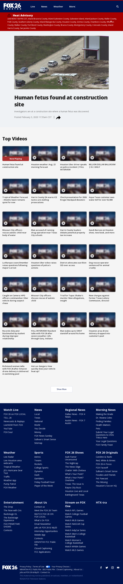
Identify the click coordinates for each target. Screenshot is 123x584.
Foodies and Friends (106, 474)
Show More (61, 389)
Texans (37, 460)
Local (37, 414)
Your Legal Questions (106, 441)
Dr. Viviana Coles (104, 417)
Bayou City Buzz (73, 487)
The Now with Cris (12, 510)
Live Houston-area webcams (13, 462)
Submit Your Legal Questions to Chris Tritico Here (105, 435)
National (38, 421)
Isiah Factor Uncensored (71, 458)
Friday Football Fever (44, 482)
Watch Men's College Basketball (75, 535)
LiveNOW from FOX (13, 424)
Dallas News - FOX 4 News (75, 415)
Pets (98, 428)
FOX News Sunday (43, 435)
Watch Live (11, 410)
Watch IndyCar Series (75, 530)
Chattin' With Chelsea (75, 470)
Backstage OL (10, 514)
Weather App (10, 480)
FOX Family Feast (104, 444)
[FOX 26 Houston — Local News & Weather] (13, 6)
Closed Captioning (43, 548)
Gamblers (39, 478)
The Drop (8, 506)
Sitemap (38, 443)
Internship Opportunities (46, 531)
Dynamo (38, 471)
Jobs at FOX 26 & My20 (45, 527)
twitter (106, 567)
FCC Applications (42, 551)
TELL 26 (8, 417)
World (37, 424)
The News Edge (72, 466)
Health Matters (103, 424)
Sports (38, 452)
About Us (40, 502)
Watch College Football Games (76, 515)
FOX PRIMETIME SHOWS (12, 525)
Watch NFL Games (74, 510)
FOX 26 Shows (74, 452)
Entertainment (14, 502)
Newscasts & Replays (14, 421)
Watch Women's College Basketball (74, 541)
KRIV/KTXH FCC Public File (45, 543)
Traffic (7, 476)
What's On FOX (41, 520)
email (118, 567)
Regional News (75, 410)
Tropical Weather (12, 466)
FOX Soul (8, 432)
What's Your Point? (74, 474)
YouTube (8, 428)
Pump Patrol (10, 483)
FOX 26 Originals (107, 452)
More (72, 6)
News (38, 410)
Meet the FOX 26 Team (45, 510)
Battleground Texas (74, 494)
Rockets (38, 464)
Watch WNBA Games (75, 546)
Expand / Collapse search (117, 6)
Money (37, 432)
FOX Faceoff (102, 467)
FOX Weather (10, 487)
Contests (8, 530)
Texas (37, 417)
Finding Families (103, 421)
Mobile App (39, 534)
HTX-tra (101, 502)
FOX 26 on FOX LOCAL (15, 414)
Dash (36, 474)
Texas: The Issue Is (74, 483)
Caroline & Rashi (104, 456)
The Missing (102, 482)
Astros (37, 456)
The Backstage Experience (11, 519)
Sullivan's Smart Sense (45, 439)
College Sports (41, 467)
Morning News (106, 410)
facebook (101, 567)
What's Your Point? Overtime (74, 479)
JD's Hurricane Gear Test (13, 471)
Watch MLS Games (74, 550)
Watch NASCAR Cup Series (74, 525)
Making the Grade (104, 414)
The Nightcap (71, 463)
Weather (9, 452)
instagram (112, 567)
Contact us (39, 506)
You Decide (39, 428)
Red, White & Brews (105, 460)
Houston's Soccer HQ (106, 485)
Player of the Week (43, 485)
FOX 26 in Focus (104, 464)
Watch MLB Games (74, 520)
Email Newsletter (42, 523)
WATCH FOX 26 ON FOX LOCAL (43, 515)
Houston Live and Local (76, 491)
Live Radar (9, 456)
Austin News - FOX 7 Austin (75, 422)
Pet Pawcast (102, 478)
